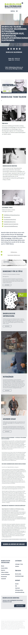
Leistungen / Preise (19, 564)
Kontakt (17, 580)
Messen (2, 566)
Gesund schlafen (4, 568)
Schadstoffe (3, 578)
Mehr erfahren (19, 605)
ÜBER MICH (18, 570)
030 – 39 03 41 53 (16, 58)
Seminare (17, 566)
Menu (13, 11)
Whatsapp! (15, 68)
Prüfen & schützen (4, 572)
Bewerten (3, 570)
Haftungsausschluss (19, 590)
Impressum (17, 588)
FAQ (16, 586)
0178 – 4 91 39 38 (15, 60)
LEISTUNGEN (18, 561)
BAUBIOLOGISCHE (5, 561)
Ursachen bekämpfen (5, 574)
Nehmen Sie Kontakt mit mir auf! (14, 544)
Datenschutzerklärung (19, 592)
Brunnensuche (4, 576)
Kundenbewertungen (19, 576)
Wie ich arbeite (18, 574)
